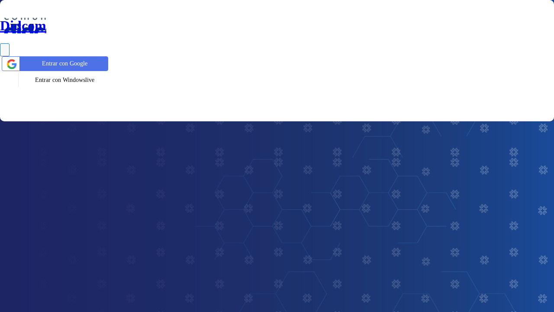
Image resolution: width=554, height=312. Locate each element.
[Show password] (5, 49)
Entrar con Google (64, 63)
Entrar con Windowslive (64, 80)
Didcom (23, 25)
